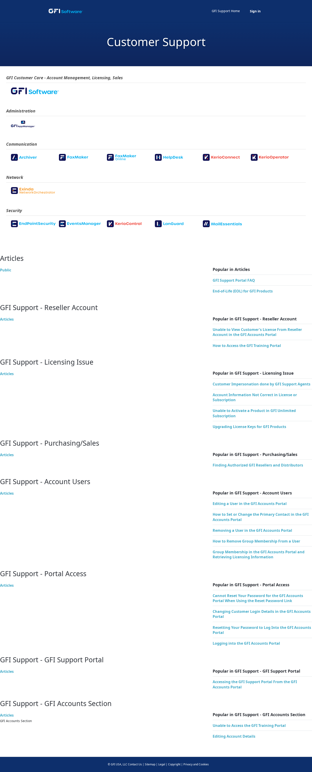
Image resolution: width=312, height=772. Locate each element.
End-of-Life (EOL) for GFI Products (243, 291)
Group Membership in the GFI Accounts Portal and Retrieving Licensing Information (258, 554)
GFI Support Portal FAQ (234, 280)
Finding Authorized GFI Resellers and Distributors (258, 465)
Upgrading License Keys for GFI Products (249, 426)
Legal (161, 764)
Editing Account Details (234, 736)
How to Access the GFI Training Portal (247, 345)
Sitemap (150, 764)
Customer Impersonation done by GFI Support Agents (261, 384)
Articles (7, 319)
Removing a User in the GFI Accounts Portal (252, 530)
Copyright (174, 764)
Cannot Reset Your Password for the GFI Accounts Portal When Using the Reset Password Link (258, 598)
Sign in (255, 11)
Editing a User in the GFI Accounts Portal (250, 503)
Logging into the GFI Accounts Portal (246, 643)
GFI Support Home (226, 11)
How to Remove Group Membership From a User (256, 541)
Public (5, 270)
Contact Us (135, 764)
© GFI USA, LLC (117, 764)
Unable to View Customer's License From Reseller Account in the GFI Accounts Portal (257, 332)
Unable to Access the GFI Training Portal (249, 725)
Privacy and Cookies (196, 764)
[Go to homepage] (66, 11)
